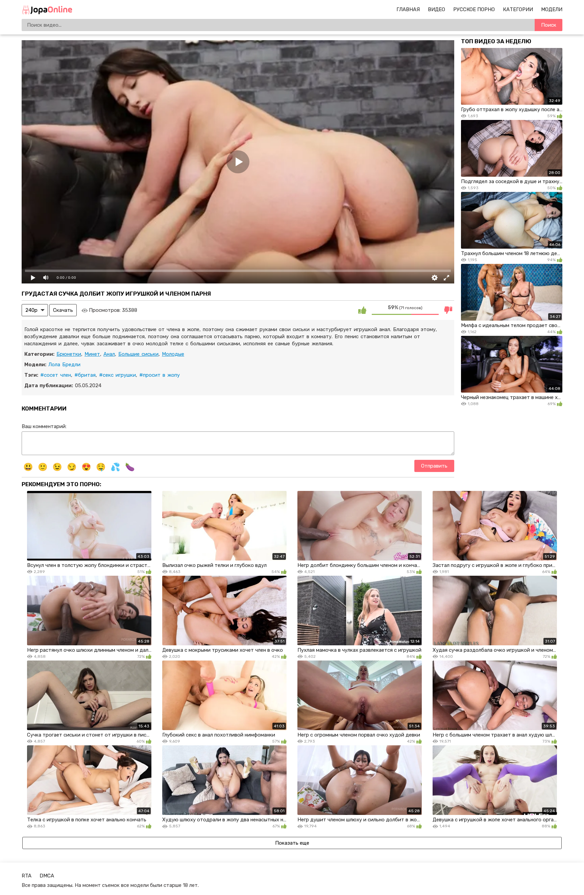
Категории (518, 9)
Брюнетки (68, 354)
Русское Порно (474, 9)
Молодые (173, 354)
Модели (551, 9)
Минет (92, 354)
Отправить (434, 466)
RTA (26, 876)
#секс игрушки (117, 375)
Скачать (63, 310)
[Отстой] (448, 310)
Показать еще (292, 843)
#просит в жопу (159, 375)
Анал (109, 354)
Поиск (548, 25)
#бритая (85, 375)
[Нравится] (362, 310)
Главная (408, 9)
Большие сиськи (138, 354)
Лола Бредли (64, 365)
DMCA (47, 876)
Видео (436, 9)
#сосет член (55, 375)
